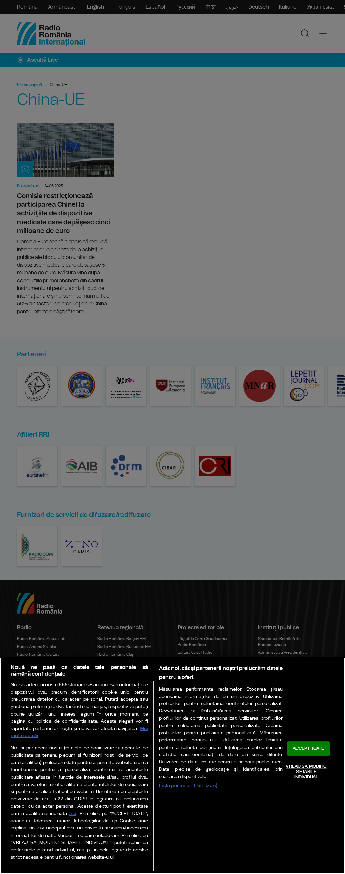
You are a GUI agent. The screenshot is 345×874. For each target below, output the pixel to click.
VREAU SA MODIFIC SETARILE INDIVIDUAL (306, 771)
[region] (172, 765)
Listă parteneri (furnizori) (188, 785)
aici (72, 814)
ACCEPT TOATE (308, 749)
